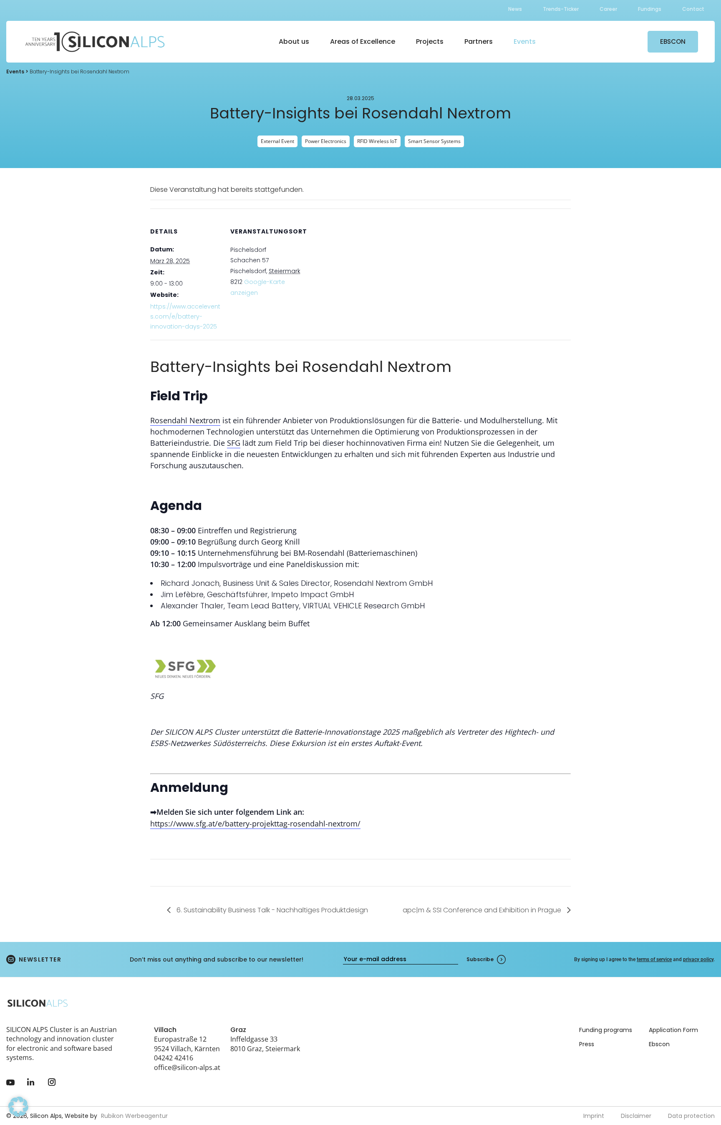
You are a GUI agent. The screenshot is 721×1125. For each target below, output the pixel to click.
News (515, 9)
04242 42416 (173, 1057)
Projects (430, 41)
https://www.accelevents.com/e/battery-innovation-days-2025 (185, 316)
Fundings (649, 9)
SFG (233, 443)
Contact (693, 9)
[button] (18, 1106)
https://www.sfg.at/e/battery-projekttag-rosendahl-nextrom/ (255, 824)
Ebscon (659, 1044)
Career (608, 9)
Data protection (691, 1116)
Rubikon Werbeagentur (134, 1116)
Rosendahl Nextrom (185, 420)
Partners (478, 41)
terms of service (654, 959)
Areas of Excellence (362, 41)
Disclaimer (636, 1116)
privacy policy (698, 959)
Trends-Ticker (561, 9)
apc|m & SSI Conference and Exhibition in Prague (483, 910)
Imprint (593, 1116)
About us (294, 41)
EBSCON (673, 41)
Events (525, 41)
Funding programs (605, 1030)
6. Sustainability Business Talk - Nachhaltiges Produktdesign (271, 910)
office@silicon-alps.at (187, 1067)
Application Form (673, 1030)
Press (586, 1044)
